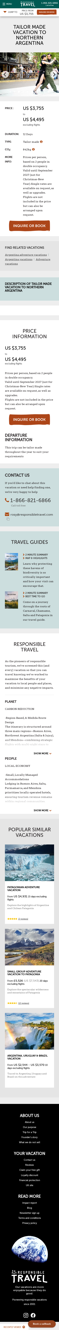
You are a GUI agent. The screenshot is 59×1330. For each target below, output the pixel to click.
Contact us (29, 1160)
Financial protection (29, 1180)
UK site (29, 1185)
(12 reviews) (23, 1003)
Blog (29, 1208)
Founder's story (29, 1137)
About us (29, 1122)
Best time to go (35, 596)
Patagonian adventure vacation (23, 889)
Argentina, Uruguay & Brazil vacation (27, 1057)
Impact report (29, 1203)
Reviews (29, 1165)
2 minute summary (36, 555)
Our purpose (29, 1127)
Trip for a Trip (29, 1132)
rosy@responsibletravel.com (31, 514)
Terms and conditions (29, 1218)
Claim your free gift (29, 1170)
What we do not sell (29, 1142)
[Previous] (5, 74)
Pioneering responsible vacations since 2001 (29, 1302)
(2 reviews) (23, 919)
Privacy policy (29, 1223)
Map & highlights (36, 558)
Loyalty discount (29, 1175)
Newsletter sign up (29, 1213)
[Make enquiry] (47, 12)
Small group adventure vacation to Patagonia (24, 973)
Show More (41, 753)
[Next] (53, 74)
